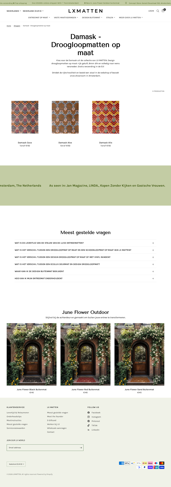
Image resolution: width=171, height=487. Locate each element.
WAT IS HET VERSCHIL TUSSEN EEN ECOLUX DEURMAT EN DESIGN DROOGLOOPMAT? (57, 264)
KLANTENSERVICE (16, 407)
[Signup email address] (80, 447)
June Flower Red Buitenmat (85, 389)
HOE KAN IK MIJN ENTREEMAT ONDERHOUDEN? (39, 278)
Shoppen (17, 26)
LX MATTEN (52, 407)
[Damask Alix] (106, 117)
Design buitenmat (91, 17)
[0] (162, 11)
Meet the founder (55, 416)
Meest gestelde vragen (17, 424)
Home (9, 26)
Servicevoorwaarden (16, 428)
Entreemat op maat (38, 17)
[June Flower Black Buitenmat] (32, 354)
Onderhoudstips (14, 416)
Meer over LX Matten (130, 17)
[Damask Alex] (65, 117)
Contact (50, 432)
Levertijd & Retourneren (18, 412)
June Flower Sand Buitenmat (139, 389)
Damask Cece (25, 142)
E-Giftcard (51, 420)
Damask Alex (65, 142)
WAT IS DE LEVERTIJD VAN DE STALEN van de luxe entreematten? (49, 243)
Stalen (109, 17)
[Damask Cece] (25, 117)
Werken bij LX (53, 424)
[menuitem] (39, 17)
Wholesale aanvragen (57, 428)
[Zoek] (157, 11)
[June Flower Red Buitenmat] (85, 354)
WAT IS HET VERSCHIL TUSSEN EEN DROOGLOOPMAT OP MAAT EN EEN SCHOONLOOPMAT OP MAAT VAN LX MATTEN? (73, 250)
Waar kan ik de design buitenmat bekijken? (39, 271)
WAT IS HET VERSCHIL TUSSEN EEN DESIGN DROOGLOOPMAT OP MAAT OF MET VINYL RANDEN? (63, 257)
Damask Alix (105, 142)
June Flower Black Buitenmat (31, 389)
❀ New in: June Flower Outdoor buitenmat (94, 3)
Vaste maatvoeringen (65, 17)
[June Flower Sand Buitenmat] (139, 354)
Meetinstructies (14, 420)
